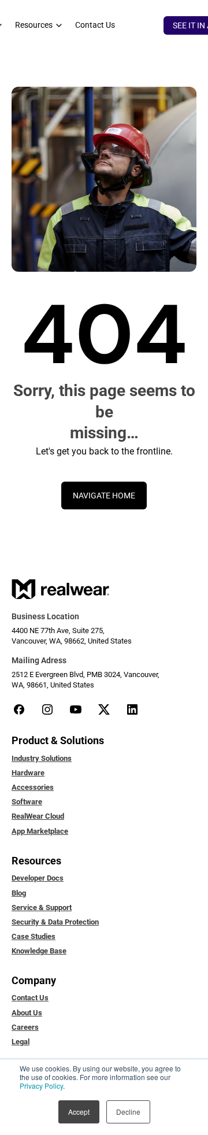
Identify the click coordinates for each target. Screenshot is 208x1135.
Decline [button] (128, 1111)
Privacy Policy (41, 1085)
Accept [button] (79, 1111)
